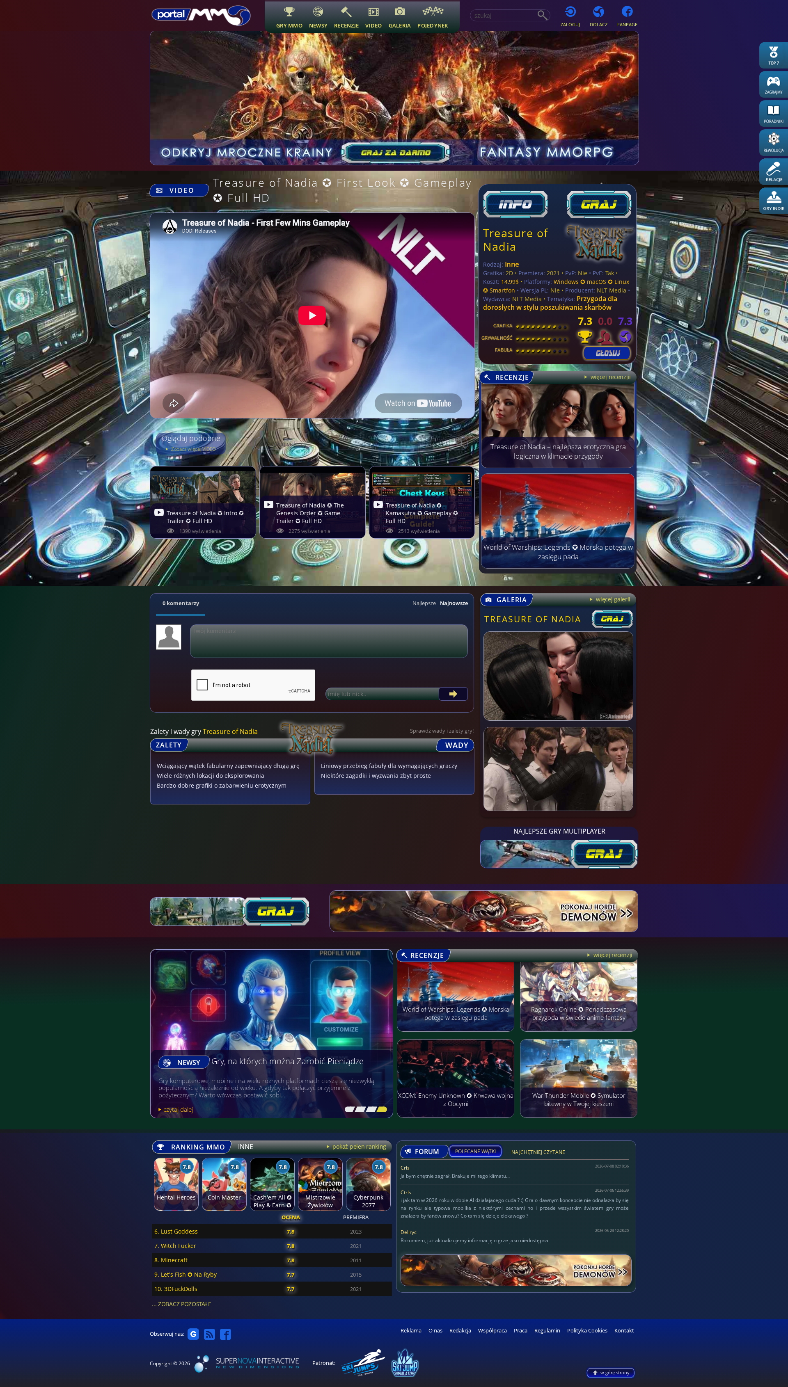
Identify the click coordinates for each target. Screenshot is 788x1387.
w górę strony (615, 1372)
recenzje (346, 25)
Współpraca (492, 1330)
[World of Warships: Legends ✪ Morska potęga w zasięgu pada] (558, 566)
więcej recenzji (612, 955)
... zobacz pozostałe (181, 1304)
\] (379, 1110)
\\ (358, 1110)
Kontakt (624, 1330)
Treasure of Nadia (515, 239)
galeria (400, 25)
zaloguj (570, 24)
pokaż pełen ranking (358, 1146)
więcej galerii (612, 599)
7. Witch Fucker (175, 1246)
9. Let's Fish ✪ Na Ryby (185, 1274)
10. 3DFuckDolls (175, 1289)
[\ (348, 1110)
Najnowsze (454, 603)
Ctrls (406, 1192)
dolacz (598, 24)
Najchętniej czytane (538, 1153)
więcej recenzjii (610, 377)
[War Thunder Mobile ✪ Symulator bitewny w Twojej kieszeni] (578, 1121)
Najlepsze (424, 603)
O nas (435, 1330)
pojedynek (432, 25)
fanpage (627, 24)
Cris (405, 1167)
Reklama (411, 1330)
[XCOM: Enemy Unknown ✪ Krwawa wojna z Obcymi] (455, 1121)
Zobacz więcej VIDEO (193, 449)
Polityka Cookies (587, 1330)
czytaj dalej (178, 1109)
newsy (318, 25)
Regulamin (547, 1330)
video (373, 25)
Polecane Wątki (475, 1151)
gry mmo (289, 25)
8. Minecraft (171, 1260)
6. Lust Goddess (176, 1231)
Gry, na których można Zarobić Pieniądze (287, 1061)
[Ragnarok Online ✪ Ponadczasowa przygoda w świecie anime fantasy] (578, 1035)
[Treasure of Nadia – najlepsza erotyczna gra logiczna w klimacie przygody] (558, 465)
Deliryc (409, 1232)
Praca (520, 1330)
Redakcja (460, 1330)
